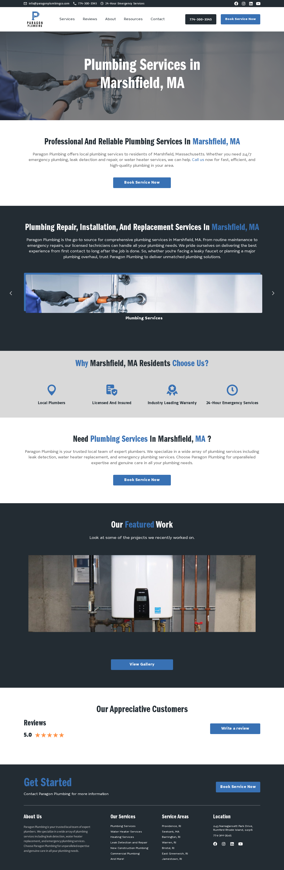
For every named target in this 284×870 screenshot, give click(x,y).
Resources (133, 19)
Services (67, 19)
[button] (11, 293)
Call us (198, 160)
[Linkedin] (251, 4)
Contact (158, 19)
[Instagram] (244, 4)
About (110, 19)
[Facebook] (236, 4)
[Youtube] (258, 4)
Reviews (90, 19)
